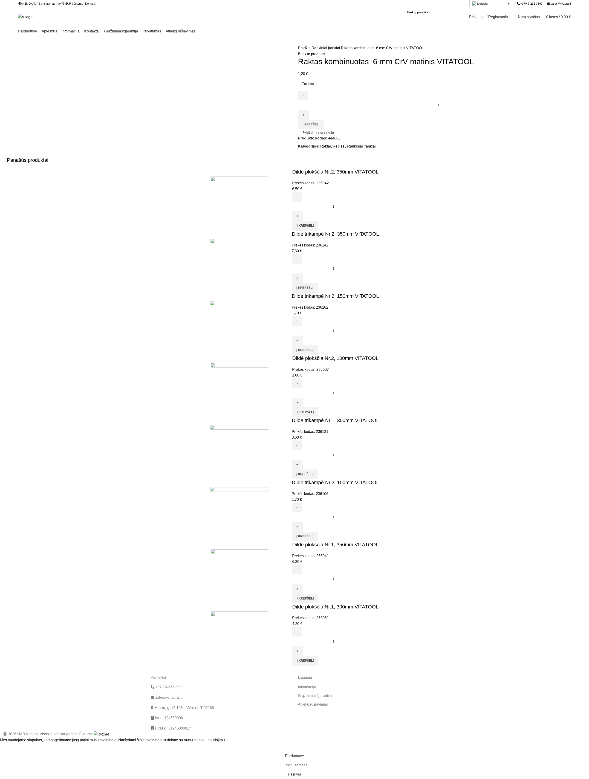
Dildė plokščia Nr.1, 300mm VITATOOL (335, 607)
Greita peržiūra (274, 199)
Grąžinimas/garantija (315, 696)
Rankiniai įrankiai (326, 48)
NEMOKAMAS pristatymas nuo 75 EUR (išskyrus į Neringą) (59, 3)
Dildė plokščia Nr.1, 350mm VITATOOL (335, 544)
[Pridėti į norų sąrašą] (286, 199)
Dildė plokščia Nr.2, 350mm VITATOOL (335, 172)
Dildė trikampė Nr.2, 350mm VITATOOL (335, 234)
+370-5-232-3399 (531, 3)
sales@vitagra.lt (561, 3)
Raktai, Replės (332, 146)
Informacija (307, 687)
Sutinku (9, 747)
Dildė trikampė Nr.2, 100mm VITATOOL (335, 482)
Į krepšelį (311, 124)
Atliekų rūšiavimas (313, 704)
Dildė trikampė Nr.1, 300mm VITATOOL (335, 420)
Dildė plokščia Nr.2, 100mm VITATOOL (335, 358)
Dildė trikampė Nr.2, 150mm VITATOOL (335, 296)
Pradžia (305, 48)
